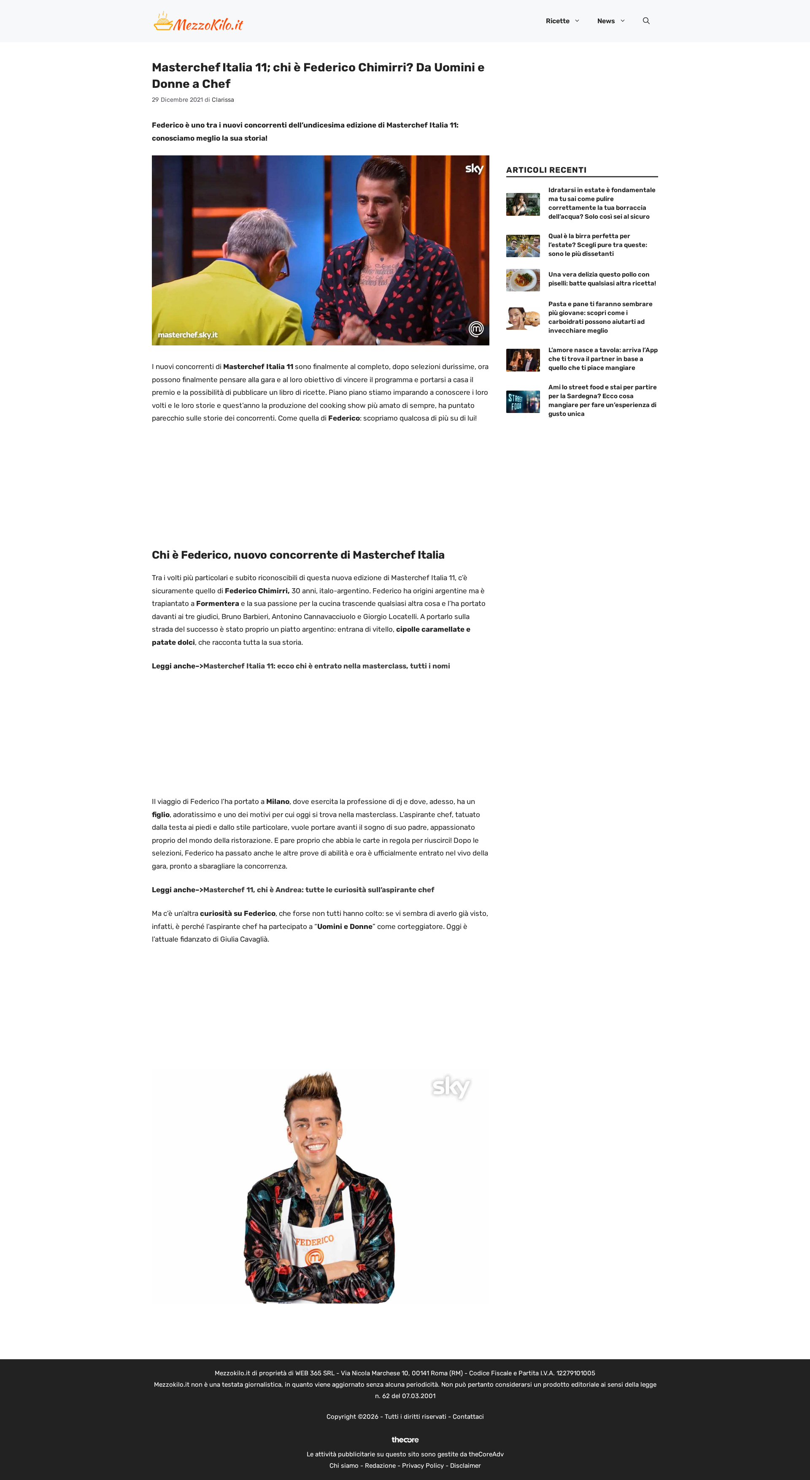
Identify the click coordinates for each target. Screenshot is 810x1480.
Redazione (380, 1465)
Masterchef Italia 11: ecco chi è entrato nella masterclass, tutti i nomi (326, 666)
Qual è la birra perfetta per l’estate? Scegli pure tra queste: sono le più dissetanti (597, 245)
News (606, 21)
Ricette (558, 21)
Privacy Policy (423, 1465)
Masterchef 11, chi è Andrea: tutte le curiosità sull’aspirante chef (319, 889)
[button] (646, 21)
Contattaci (468, 1416)
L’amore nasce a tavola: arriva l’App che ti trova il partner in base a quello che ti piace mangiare (603, 359)
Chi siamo (344, 1465)
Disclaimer (465, 1465)
